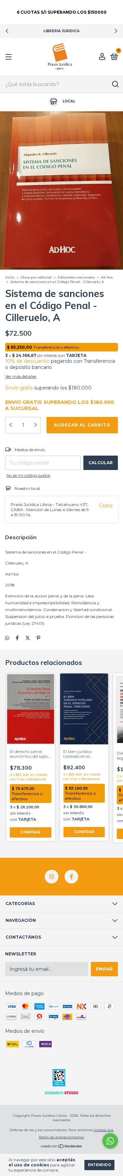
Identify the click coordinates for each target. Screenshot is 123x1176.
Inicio (9, 277)
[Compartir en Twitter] (27, 638)
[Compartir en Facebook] (17, 638)
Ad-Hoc (107, 277)
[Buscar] (115, 84)
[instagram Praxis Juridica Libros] (51, 876)
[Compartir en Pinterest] (38, 638)
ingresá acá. (104, 1130)
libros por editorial (36, 277)
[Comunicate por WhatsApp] (110, 1141)
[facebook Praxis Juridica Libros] (71, 876)
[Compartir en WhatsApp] (7, 638)
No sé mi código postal (28, 475)
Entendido (99, 1165)
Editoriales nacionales (77, 277)
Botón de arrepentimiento (61, 1137)
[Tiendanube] (61, 1147)
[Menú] (9, 57)
